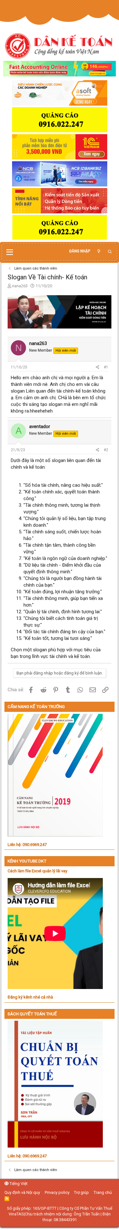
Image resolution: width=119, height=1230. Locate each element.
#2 (106, 450)
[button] (10, 252)
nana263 (20, 285)
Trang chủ (103, 1192)
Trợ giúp (81, 1192)
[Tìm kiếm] (109, 252)
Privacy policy (57, 1192)
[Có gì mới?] (98, 251)
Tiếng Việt (18, 1183)
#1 (106, 367)
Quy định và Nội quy (22, 1192)
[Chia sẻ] (98, 367)
